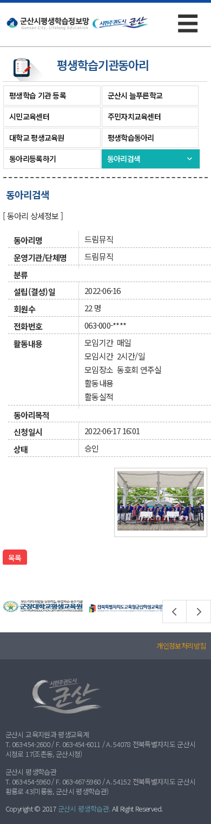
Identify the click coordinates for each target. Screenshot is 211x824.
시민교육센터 (29, 116)
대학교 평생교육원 (36, 137)
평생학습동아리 (131, 137)
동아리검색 (124, 158)
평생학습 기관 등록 (37, 95)
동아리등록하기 (32, 158)
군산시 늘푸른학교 (135, 95)
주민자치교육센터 (134, 116)
